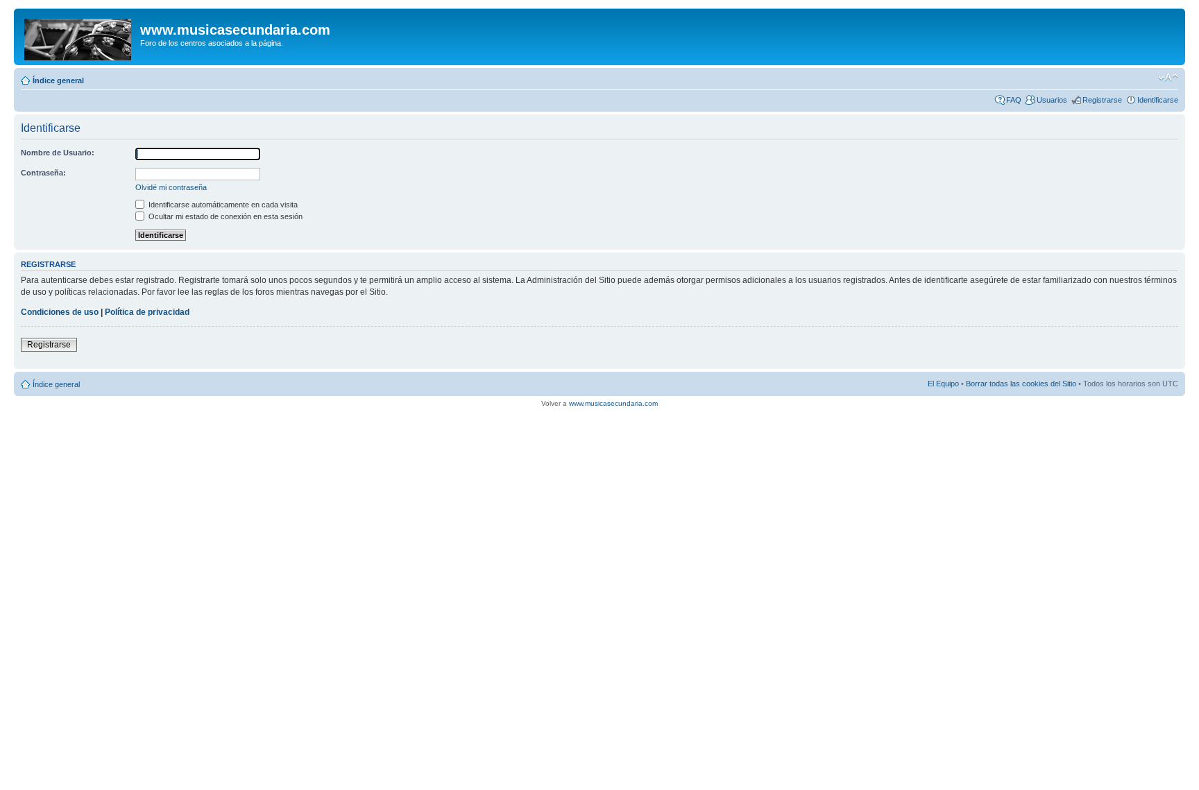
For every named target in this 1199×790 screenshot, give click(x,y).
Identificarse (1157, 100)
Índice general (58, 80)
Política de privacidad (147, 312)
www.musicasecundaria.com (613, 403)
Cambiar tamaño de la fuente (1168, 77)
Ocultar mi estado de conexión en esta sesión (224, 216)
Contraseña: (43, 173)
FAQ (1013, 100)
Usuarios (1052, 100)
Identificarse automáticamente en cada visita (222, 204)
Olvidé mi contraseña (171, 187)
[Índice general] (78, 37)
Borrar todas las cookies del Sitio (1021, 383)
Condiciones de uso (60, 312)
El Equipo (943, 383)
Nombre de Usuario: (57, 152)
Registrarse (1102, 100)
